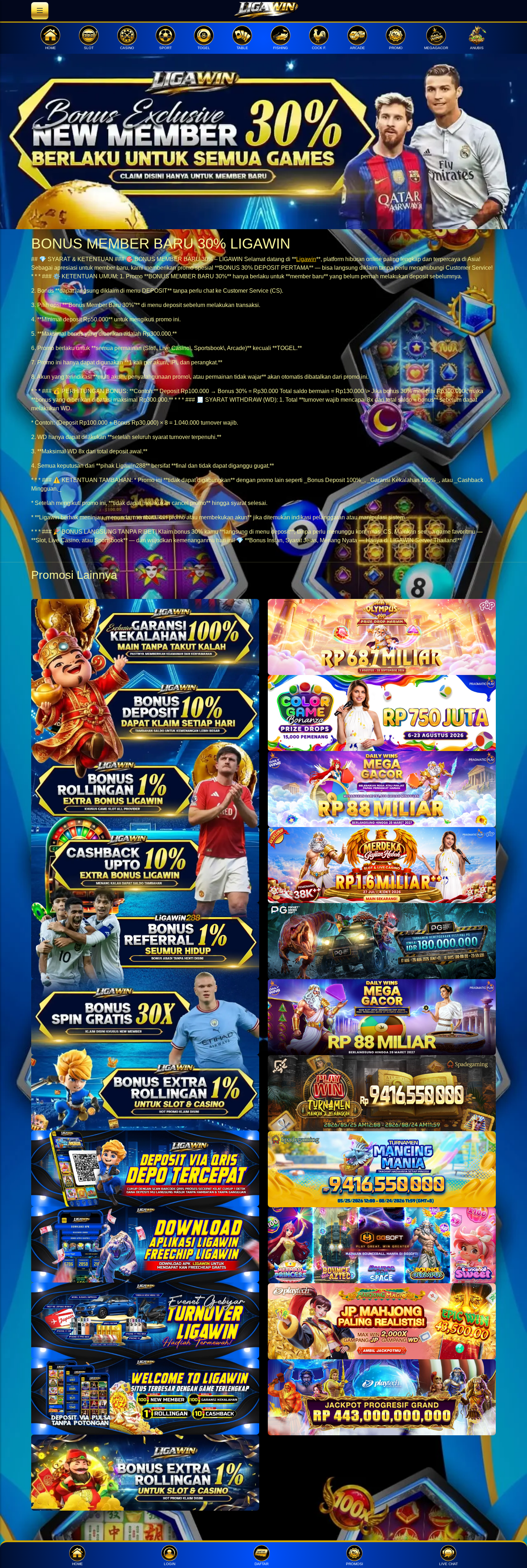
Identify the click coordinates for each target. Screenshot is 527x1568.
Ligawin (306, 259)
